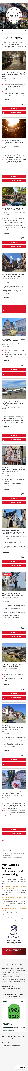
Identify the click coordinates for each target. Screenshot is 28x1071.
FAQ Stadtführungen (7, 1042)
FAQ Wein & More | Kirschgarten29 (11, 1045)
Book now (14, 108)
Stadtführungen (6, 974)
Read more (6, 99)
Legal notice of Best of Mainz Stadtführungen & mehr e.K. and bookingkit (13, 858)
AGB (3, 1051)
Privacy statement (7, 855)
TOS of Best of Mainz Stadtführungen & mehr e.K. (13, 853)
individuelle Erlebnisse (16, 974)
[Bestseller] (14, 590)
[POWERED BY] (7, 850)
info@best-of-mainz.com (13, 988)
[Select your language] (4, 841)
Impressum (5, 1058)
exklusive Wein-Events (7, 976)
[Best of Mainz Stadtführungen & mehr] (14, 15)
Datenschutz (5, 1054)
